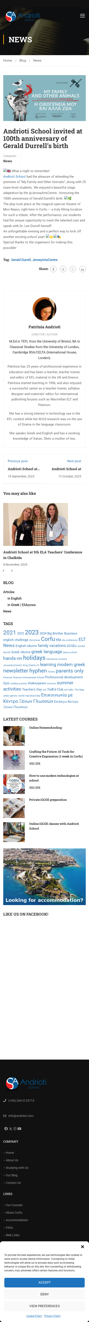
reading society (18, 683)
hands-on (12, 658)
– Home (8, 1152)
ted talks (69, 689)
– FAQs (8, 1227)
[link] (14, 177)
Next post (74, 461)
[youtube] (18, 1128)
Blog (22, 60)
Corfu (48, 639)
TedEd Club (55, 689)
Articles (8, 592)
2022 (20, 633)
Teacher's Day (32, 689)
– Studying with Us (15, 1167)
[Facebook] (53, 269)
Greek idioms (20, 652)
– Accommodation (15, 1220)
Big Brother (55, 633)
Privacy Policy (52, 1315)
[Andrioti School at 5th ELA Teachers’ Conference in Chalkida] (35, 524)
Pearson (7, 677)
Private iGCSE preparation (48, 800)
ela (58, 639)
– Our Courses (12, 1205)
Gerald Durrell (21, 260)
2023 (32, 632)
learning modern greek (62, 664)
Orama (51, 671)
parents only (70, 671)
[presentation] (3, 571)
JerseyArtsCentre (44, 260)
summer (51, 683)
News (37, 60)
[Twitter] (63, 269)
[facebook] (5, 1128)
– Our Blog (10, 1175)
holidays (34, 657)
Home (7, 60)
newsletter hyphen (25, 671)
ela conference (70, 640)
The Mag (79, 689)
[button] (82, 1247)
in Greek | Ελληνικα (21, 605)
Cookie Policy (34, 1315)
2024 (43, 633)
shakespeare (37, 683)
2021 (9, 632)
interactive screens (56, 659)
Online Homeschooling (45, 727)
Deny (44, 1294)
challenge (21, 640)
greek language (46, 651)
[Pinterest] (73, 269)
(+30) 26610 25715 (21, 1100)
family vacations (52, 645)
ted (44, 689)
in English (15, 598)
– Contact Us (12, 1182)
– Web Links (11, 1235)
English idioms (26, 646)
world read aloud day (29, 695)
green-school (70, 652)
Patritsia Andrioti (44, 326)
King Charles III (31, 665)
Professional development (64, 677)
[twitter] (10, 1129)
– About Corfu (12, 1212)
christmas (34, 640)
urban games (10, 695)
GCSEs (72, 646)
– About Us (10, 1160)
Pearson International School (28, 677)
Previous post (18, 461)
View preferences (44, 1306)
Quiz (6, 683)
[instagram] (14, 1128)
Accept (44, 1282)
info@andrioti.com (20, 1116)
